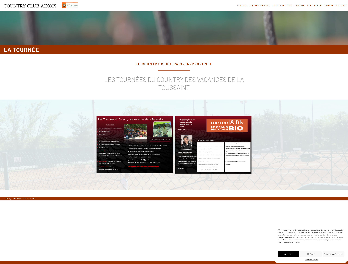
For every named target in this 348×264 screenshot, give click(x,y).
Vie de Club (314, 5)
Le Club (299, 5)
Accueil (242, 5)
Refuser (310, 254)
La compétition (282, 5)
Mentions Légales (311, 260)
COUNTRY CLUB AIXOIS (30, 5)
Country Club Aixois (13, 198)
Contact (341, 5)
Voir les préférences (333, 254)
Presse (328, 5)
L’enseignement (260, 5)
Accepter (288, 254)
